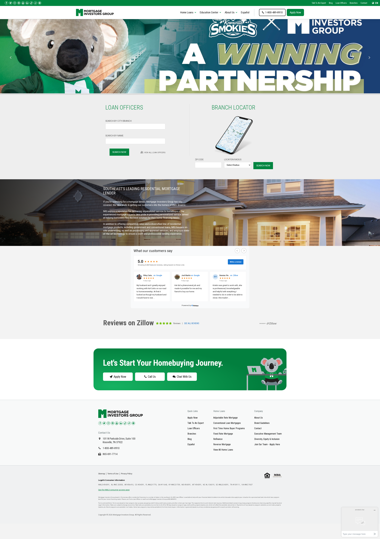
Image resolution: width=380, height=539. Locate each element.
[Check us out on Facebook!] (6, 3)
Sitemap (101, 474)
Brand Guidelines (262, 423)
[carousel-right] (370, 56)
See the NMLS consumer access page (114, 490)
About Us (258, 417)
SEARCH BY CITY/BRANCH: (118, 121)
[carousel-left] (9, 56)
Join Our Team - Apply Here (267, 444)
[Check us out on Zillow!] (35, 3)
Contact (364, 3)
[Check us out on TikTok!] (31, 3)
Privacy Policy (126, 474)
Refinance (218, 439)
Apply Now (295, 12)
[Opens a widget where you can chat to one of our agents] (359, 522)
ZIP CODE (199, 159)
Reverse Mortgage (222, 444)
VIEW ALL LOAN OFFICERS (154, 153)
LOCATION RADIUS (233, 159)
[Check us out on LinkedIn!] (27, 3)
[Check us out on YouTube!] (23, 3)
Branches (354, 3)
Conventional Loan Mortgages (227, 423)
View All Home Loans (223, 449)
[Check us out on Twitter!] (10, 3)
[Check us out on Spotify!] (133, 423)
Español (245, 12)
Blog (331, 3)
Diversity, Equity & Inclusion (267, 439)
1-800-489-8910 (111, 448)
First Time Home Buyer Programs (229, 428)
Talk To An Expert (319, 3)
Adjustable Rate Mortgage (225, 417)
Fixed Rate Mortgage (223, 433)
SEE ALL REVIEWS (191, 323)
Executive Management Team (268, 433)
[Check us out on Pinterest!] (18, 3)
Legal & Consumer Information (111, 480)
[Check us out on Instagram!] (14, 3)
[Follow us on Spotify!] (39, 3)
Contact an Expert (118, 64)
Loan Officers (341, 3)
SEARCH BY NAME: (114, 135)
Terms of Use (112, 474)
